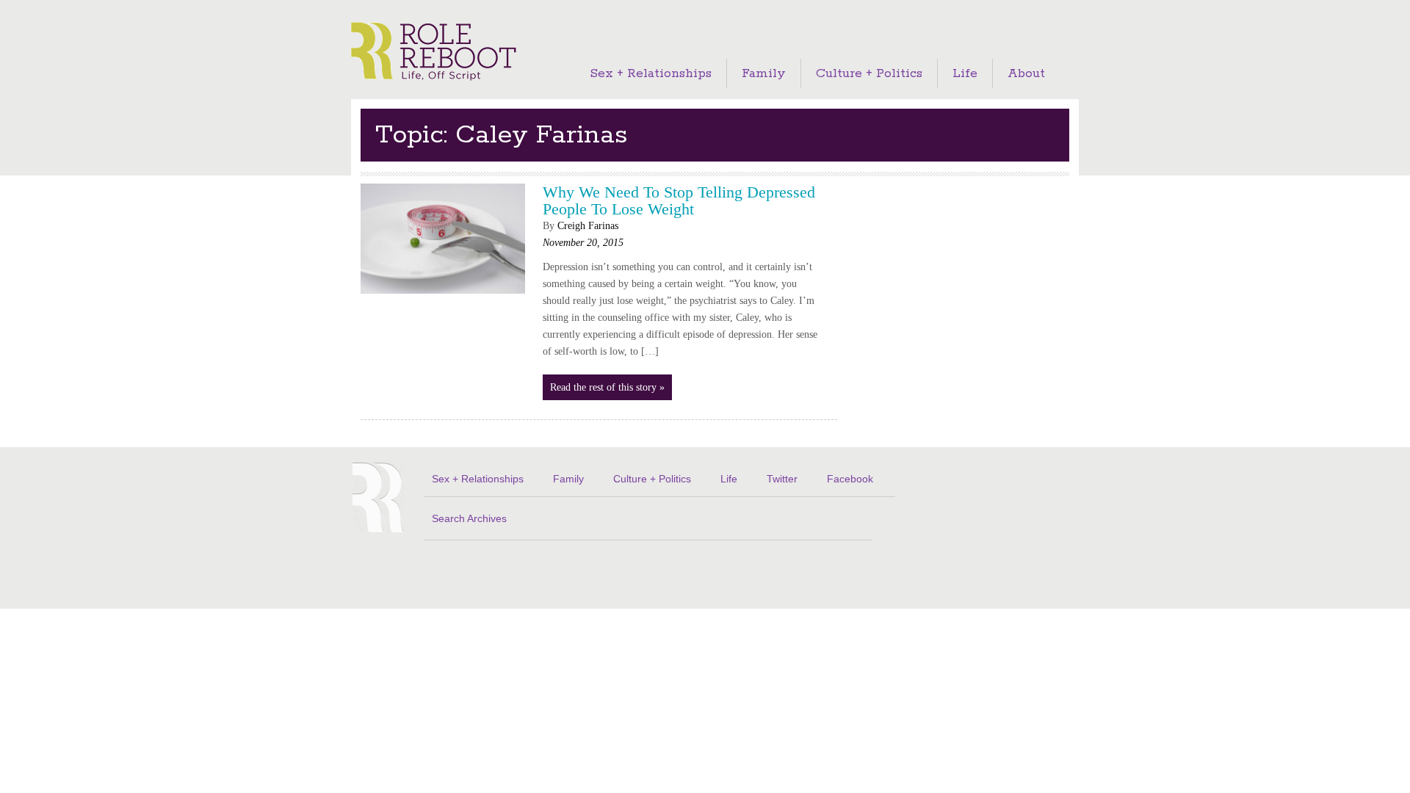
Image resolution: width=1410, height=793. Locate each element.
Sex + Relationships (651, 73)
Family (764, 73)
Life (964, 73)
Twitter (782, 479)
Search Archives (469, 518)
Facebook (850, 479)
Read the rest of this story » (607, 387)
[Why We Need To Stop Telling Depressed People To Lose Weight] (443, 298)
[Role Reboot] (433, 52)
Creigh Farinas (587, 225)
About (1026, 73)
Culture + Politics (869, 73)
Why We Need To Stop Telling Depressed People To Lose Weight (679, 200)
